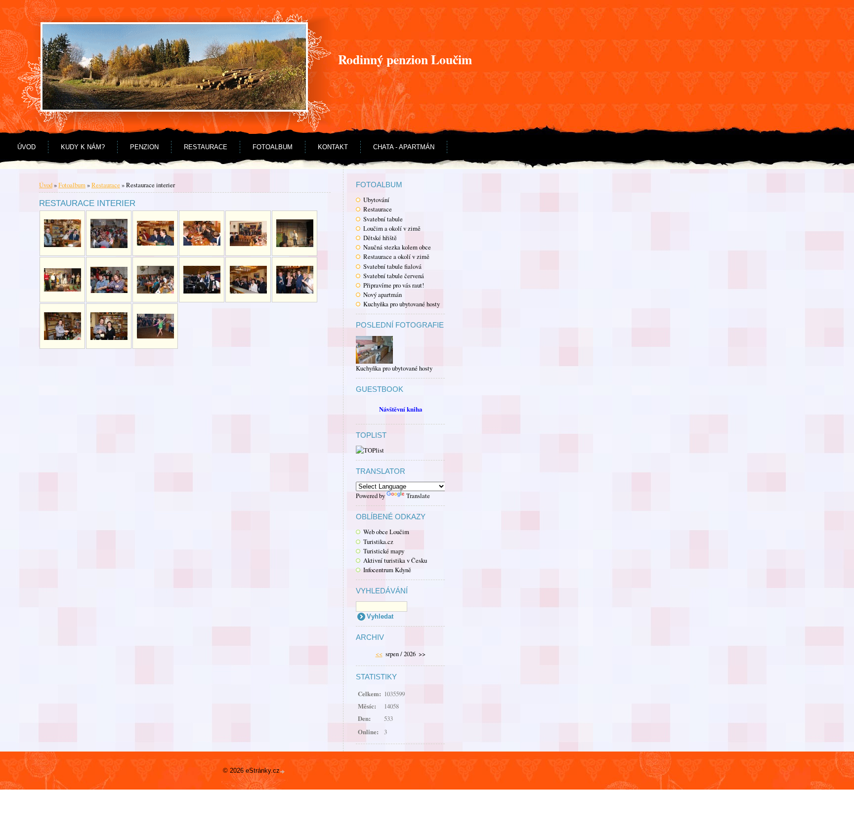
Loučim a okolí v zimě (392, 228)
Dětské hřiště (380, 237)
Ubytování (376, 199)
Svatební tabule (383, 218)
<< (379, 653)
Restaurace (205, 147)
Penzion (144, 147)
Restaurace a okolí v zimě (396, 256)
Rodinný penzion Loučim (405, 59)
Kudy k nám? (83, 147)
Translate (418, 495)
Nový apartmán (382, 294)
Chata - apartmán (403, 147)
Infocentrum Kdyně (387, 569)
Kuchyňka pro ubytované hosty (401, 303)
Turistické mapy (383, 550)
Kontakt (333, 147)
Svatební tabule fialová (392, 266)
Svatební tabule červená (393, 275)
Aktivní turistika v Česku (395, 560)
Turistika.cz (378, 541)
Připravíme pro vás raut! (393, 285)
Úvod (26, 147)
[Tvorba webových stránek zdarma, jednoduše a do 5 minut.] (283, 771)
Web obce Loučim (386, 531)
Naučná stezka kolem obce (397, 247)
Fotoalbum (273, 147)
